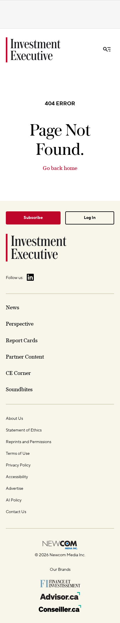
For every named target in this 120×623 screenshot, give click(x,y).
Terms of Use (18, 453)
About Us (14, 418)
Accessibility (17, 477)
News (12, 307)
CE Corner (18, 373)
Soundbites (19, 389)
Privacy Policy (18, 465)
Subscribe (33, 217)
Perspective (19, 324)
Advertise (14, 488)
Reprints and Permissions (28, 442)
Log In (90, 217)
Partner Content (25, 357)
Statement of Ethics (24, 430)
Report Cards (22, 340)
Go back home (60, 168)
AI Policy (14, 500)
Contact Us (16, 512)
